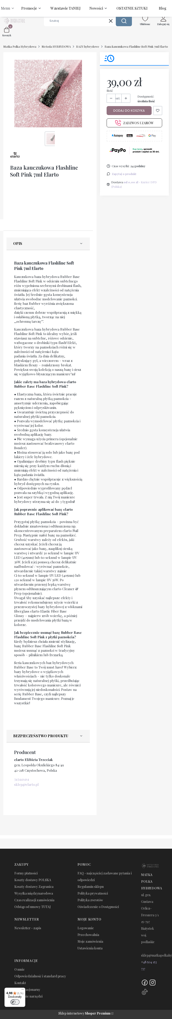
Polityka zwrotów (90, 900)
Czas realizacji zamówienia (34, 900)
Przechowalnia (88, 935)
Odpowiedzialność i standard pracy (40, 976)
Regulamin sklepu (90, 886)
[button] (124, 20)
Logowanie (85, 928)
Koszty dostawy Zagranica (34, 886)
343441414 (21, 779)
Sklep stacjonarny (27, 989)
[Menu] (22, 990)
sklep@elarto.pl (26, 784)
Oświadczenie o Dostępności (98, 907)
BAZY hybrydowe (87, 46)
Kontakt (20, 983)
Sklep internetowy (84, 1013)
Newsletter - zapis (27, 928)
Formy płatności (26, 873)
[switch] (15, 1002)
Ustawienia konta (90, 948)
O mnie (19, 969)
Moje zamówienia (90, 941)
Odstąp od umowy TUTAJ (32, 907)
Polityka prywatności (92, 893)
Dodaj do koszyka (129, 110)
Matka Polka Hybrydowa (19, 46)
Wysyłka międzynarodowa (33, 893)
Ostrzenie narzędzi (28, 996)
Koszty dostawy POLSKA (32, 880)
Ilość (110, 90)
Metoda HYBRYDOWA (56, 46)
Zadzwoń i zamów (138, 123)
